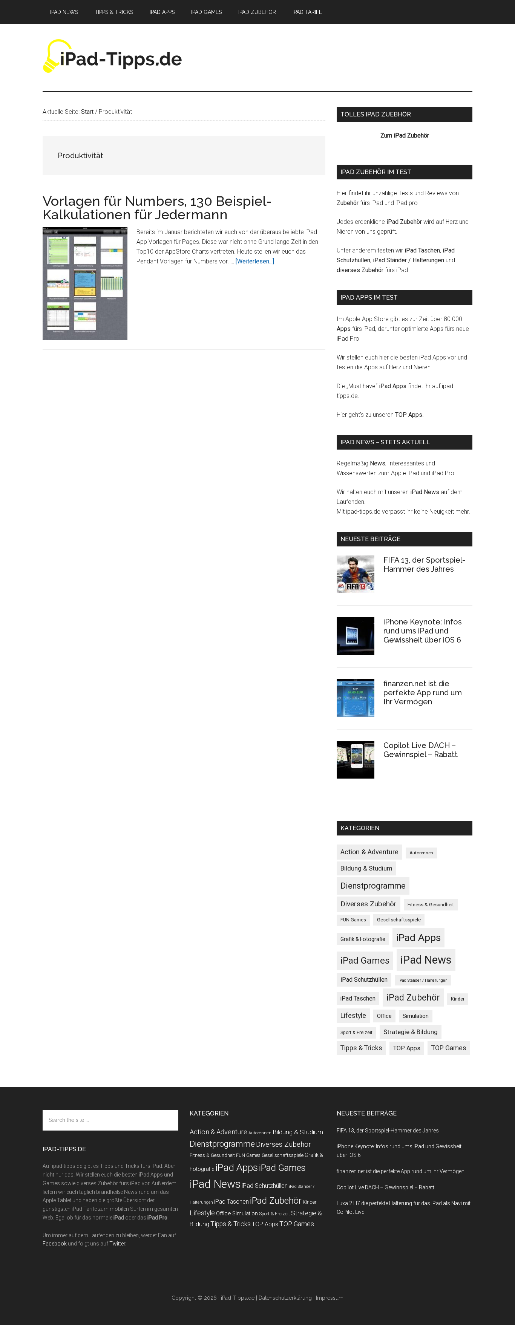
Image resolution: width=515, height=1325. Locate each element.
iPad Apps (392, 386)
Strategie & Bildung (410, 1032)
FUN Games (353, 920)
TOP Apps (408, 414)
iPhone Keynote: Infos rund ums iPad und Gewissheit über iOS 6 (422, 630)
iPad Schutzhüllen (364, 979)
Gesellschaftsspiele (399, 920)
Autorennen (421, 852)
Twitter (117, 1244)
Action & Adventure (369, 852)
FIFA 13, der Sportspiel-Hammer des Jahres (424, 564)
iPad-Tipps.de (114, 56)
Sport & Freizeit (356, 1032)
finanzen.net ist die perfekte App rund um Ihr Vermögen (422, 692)
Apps (344, 328)
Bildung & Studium (366, 868)
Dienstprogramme (373, 885)
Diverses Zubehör (368, 904)
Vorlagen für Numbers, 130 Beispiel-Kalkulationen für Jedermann (157, 207)
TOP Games (448, 1048)
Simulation (416, 1016)
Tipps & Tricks (361, 1048)
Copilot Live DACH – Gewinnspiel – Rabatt (420, 750)
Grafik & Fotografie (362, 939)
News (377, 463)
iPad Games (364, 960)
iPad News (424, 492)
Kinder (457, 999)
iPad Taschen (422, 250)
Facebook (55, 1244)
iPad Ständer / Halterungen (408, 260)
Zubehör (348, 203)
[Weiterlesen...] (255, 261)
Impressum (329, 1298)
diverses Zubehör (360, 270)
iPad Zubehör (404, 221)
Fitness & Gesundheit (431, 904)
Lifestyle (353, 1015)
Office (384, 1016)
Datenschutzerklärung (285, 1298)
